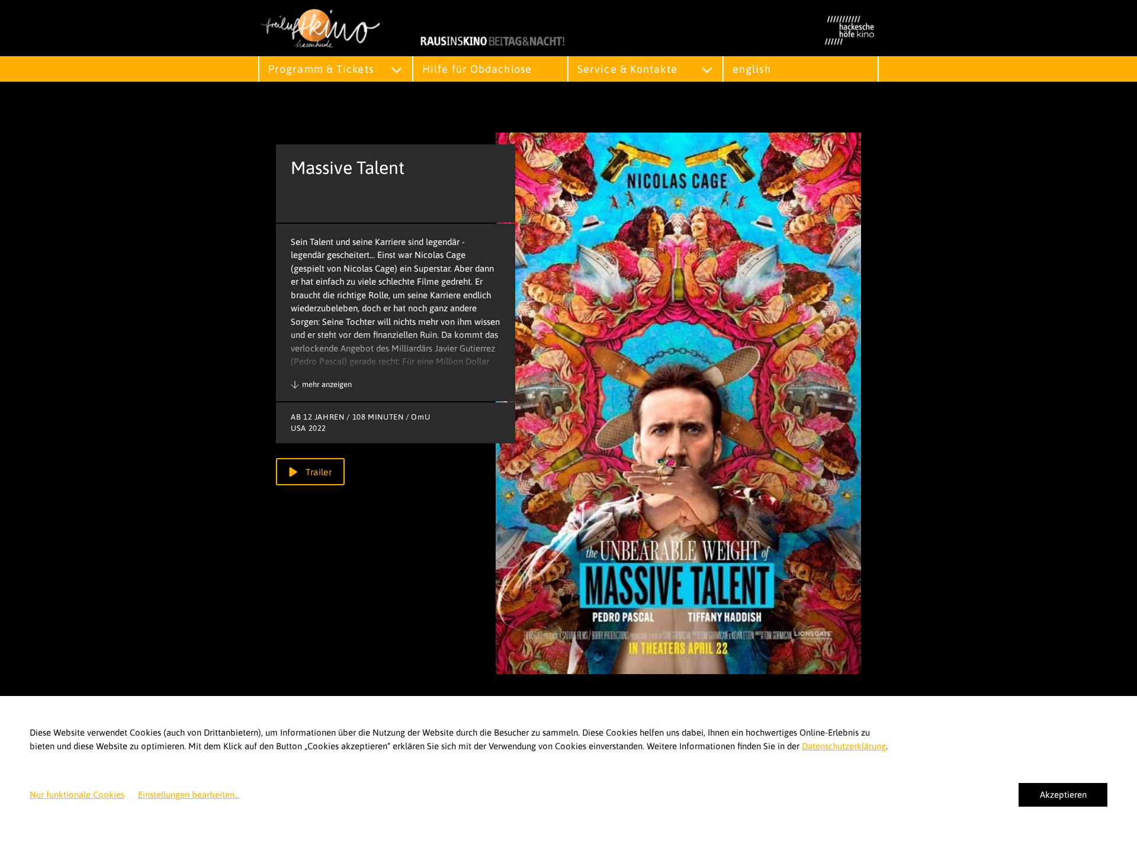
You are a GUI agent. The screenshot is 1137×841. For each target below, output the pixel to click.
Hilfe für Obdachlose (477, 69)
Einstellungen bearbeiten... (189, 795)
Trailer (317, 472)
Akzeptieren (1063, 795)
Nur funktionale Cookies (77, 795)
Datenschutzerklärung (844, 746)
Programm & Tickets (321, 69)
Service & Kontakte (627, 69)
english (752, 69)
